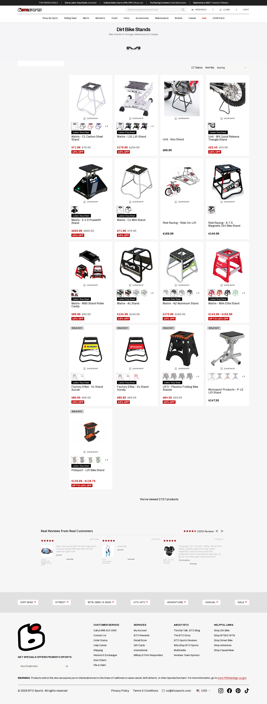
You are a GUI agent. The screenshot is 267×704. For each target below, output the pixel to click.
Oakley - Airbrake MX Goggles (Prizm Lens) (46, 562)
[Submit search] (182, 9)
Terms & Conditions (145, 690)
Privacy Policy (120, 690)
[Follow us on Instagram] (220, 690)
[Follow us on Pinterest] (238, 690)
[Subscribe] (66, 666)
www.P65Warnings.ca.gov (232, 678)
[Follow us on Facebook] (229, 690)
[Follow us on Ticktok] (246, 690)
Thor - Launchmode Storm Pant (106, 561)
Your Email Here (29, 666)
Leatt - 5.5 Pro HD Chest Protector (168, 561)
